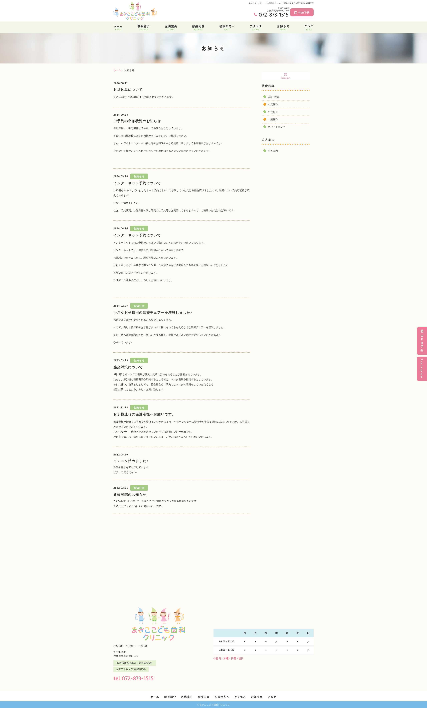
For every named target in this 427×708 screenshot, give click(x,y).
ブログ (309, 27)
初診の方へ (227, 27)
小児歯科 (273, 104)
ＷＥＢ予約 (422, 343)
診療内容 (198, 27)
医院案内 (171, 27)
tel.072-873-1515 (133, 678)
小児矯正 (273, 111)
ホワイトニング (276, 126)
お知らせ (283, 27)
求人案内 (273, 150)
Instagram (422, 368)
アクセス (256, 27)
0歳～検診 (273, 96)
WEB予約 (304, 12)
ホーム (118, 27)
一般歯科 (273, 119)
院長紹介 (144, 27)
